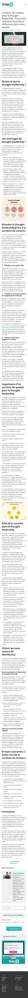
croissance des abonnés (13, 181)
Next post (13, 863)
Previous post (15, 861)
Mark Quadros (17, 30)
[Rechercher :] (14, 908)
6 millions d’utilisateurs (15, 346)
